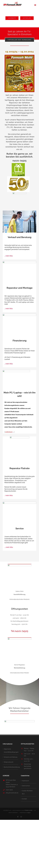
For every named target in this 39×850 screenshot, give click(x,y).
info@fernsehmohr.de (12, 793)
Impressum (25, 781)
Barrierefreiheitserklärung (10, 767)
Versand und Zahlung (10, 757)
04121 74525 (9, 789)
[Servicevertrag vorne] (19, 437)
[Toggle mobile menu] (35, 5)
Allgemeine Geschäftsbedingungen (10, 750)
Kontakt (24, 799)
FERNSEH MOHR (28, 810)
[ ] (9, 432)
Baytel (28, 812)
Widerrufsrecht (8, 762)
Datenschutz (26, 786)
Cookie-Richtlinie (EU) (27, 792)
